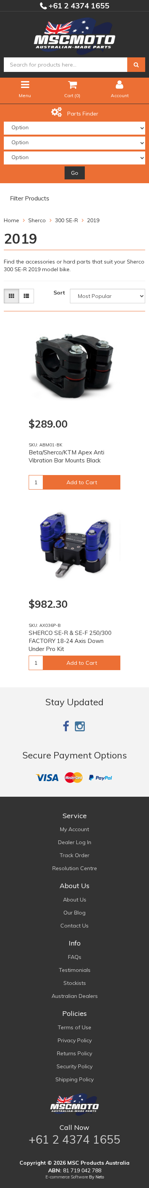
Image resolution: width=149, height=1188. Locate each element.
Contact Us (74, 925)
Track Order (74, 855)
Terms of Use (74, 1027)
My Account (74, 829)
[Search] (136, 64)
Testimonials (75, 970)
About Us (74, 899)
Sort (59, 292)
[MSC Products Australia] (74, 34)
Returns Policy (74, 1053)
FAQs (74, 957)
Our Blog (74, 912)
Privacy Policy (75, 1040)
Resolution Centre (74, 868)
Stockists (74, 983)
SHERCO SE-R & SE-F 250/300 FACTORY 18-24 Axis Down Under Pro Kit (70, 641)
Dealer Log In (74, 842)
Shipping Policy (74, 1079)
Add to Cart (81, 482)
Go (74, 172)
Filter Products (29, 198)
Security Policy (74, 1066)
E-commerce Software (66, 1177)
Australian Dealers (75, 996)
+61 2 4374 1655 (78, 5)
